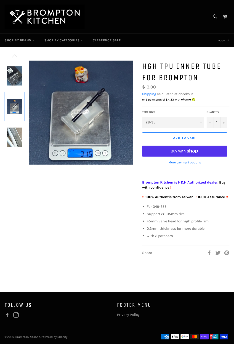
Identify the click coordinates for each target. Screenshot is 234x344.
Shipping (149, 94)
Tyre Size (148, 112)
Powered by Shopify (54, 337)
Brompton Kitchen (27, 337)
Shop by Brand (18, 40)
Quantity (213, 112)
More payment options (184, 162)
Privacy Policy (128, 314)
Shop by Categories (62, 40)
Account (223, 40)
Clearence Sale (107, 40)
